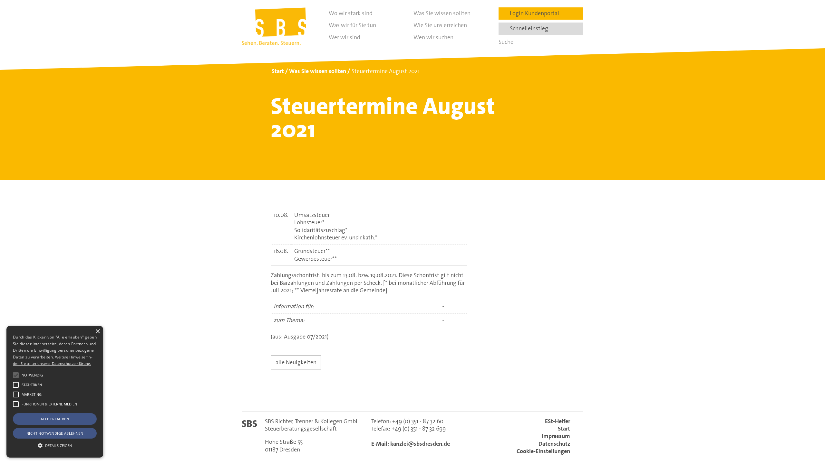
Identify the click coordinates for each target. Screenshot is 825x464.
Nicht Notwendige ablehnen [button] (54, 433)
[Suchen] (576, 42)
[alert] (54, 392)
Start (564, 428)
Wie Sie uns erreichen (440, 25)
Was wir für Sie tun (352, 25)
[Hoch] (808, 426)
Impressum (556, 436)
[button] (15, 375)
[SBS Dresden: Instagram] (440, 395)
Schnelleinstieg (527, 28)
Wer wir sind (344, 37)
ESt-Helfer (557, 421)
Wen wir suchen (433, 37)
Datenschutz (554, 444)
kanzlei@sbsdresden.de (420, 444)
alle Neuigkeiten (296, 362)
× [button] (97, 331)
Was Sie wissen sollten (442, 13)
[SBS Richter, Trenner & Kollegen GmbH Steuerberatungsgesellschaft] (274, 26)
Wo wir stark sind (351, 13)
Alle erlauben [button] (55, 418)
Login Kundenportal (532, 13)
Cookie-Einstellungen (543, 451)
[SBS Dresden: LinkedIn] (384, 395)
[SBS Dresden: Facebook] (412, 395)
